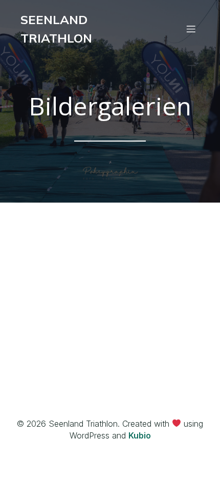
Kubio (139, 435)
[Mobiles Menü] (191, 28)
